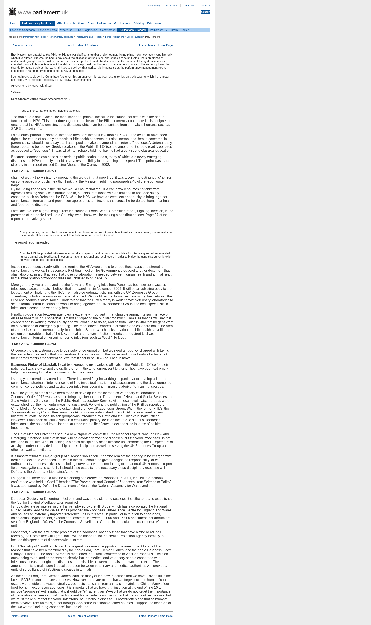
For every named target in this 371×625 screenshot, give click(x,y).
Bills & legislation (86, 30)
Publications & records (133, 30)
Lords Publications (114, 36)
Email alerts (172, 5)
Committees (107, 30)
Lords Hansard (135, 36)
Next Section (20, 615)
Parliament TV (159, 30)
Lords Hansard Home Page (156, 45)
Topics (185, 30)
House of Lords (47, 30)
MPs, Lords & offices (70, 23)
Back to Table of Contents (82, 45)
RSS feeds (188, 5)
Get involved (122, 23)
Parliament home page (34, 36)
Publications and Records (89, 36)
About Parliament (99, 23)
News (174, 30)
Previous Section (22, 45)
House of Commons (22, 30)
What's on (66, 30)
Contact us (204, 5)
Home (14, 23)
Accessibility (153, 5)
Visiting (139, 23)
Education (154, 23)
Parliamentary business (37, 23)
